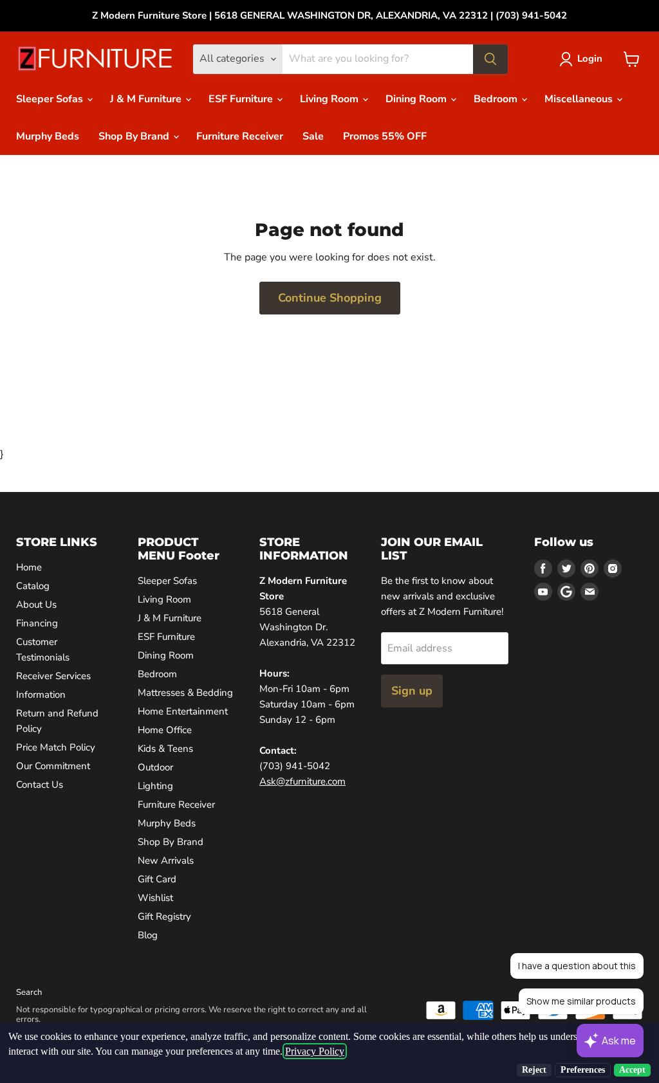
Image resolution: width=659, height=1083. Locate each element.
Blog (148, 935)
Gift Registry (164, 916)
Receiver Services (53, 675)
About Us (36, 604)
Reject (534, 1070)
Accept (632, 1070)
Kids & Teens (165, 748)
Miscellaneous (579, 99)
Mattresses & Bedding (185, 692)
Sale (313, 136)
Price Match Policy (55, 747)
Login (589, 58)
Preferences (583, 1070)
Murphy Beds (47, 136)
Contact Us (39, 784)
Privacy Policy (314, 1051)
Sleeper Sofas (51, 99)
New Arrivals (166, 860)
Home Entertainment (183, 711)
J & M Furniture (147, 99)
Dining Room (417, 99)
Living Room (330, 99)
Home (29, 567)
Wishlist (155, 897)
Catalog (33, 585)
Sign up (411, 690)
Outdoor (155, 767)
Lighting (155, 785)
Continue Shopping (330, 297)
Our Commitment (53, 766)
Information (41, 694)
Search (29, 992)
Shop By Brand (135, 136)
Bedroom (497, 99)
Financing (37, 623)
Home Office (165, 730)
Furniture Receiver (239, 136)
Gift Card (157, 879)
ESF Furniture (242, 99)
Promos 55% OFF (385, 136)
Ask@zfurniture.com (302, 781)
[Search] (490, 59)
